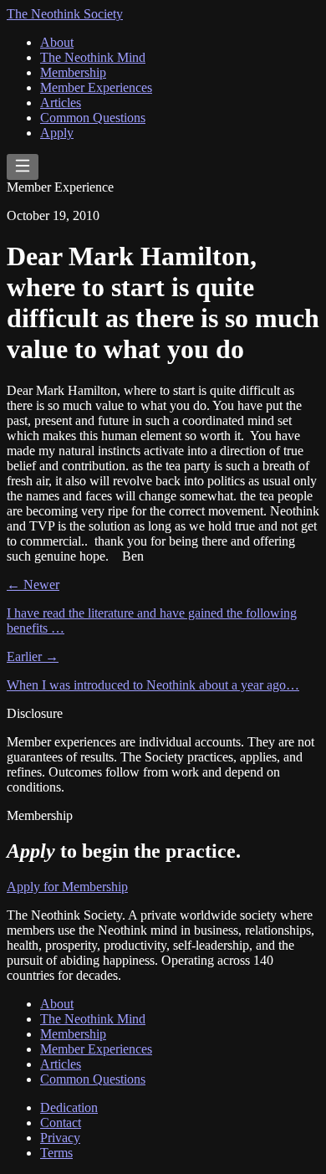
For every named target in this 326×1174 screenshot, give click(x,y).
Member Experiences (96, 87)
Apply (57, 133)
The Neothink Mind (92, 57)
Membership (73, 72)
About (57, 42)
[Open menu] (22, 167)
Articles (60, 102)
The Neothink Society (65, 14)
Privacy (60, 1137)
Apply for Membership (67, 886)
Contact (60, 1122)
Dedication (69, 1107)
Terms (56, 1153)
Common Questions (92, 117)
